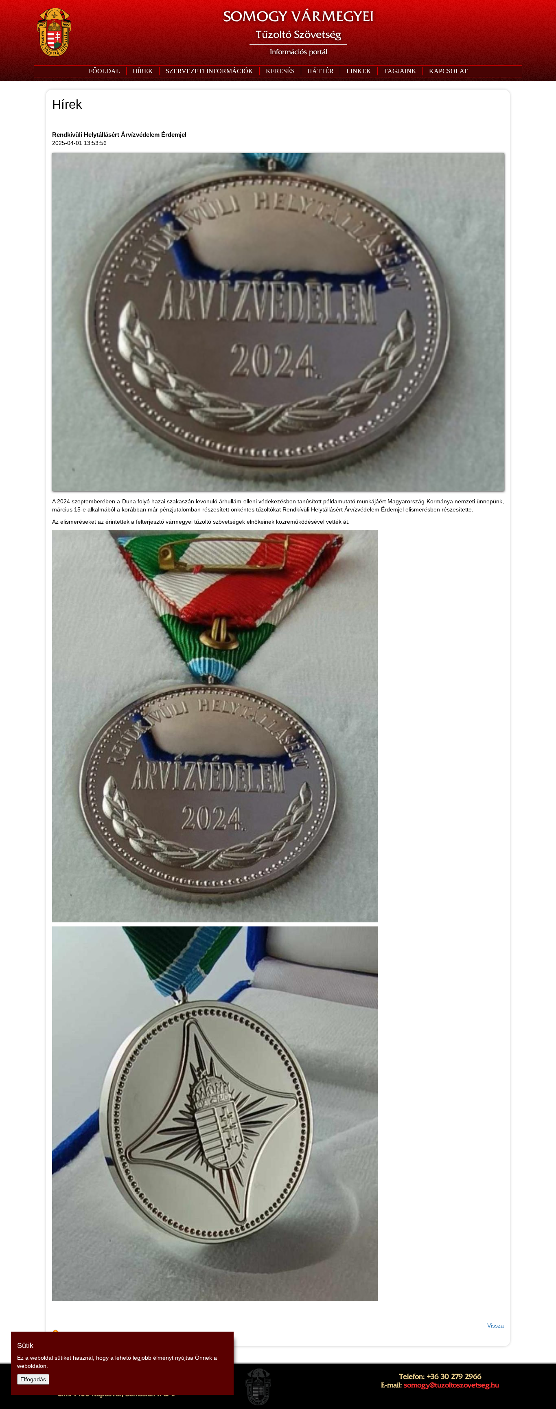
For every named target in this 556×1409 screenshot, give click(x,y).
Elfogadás (33, 1379)
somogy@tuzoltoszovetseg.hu (451, 1385)
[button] (209, 71)
